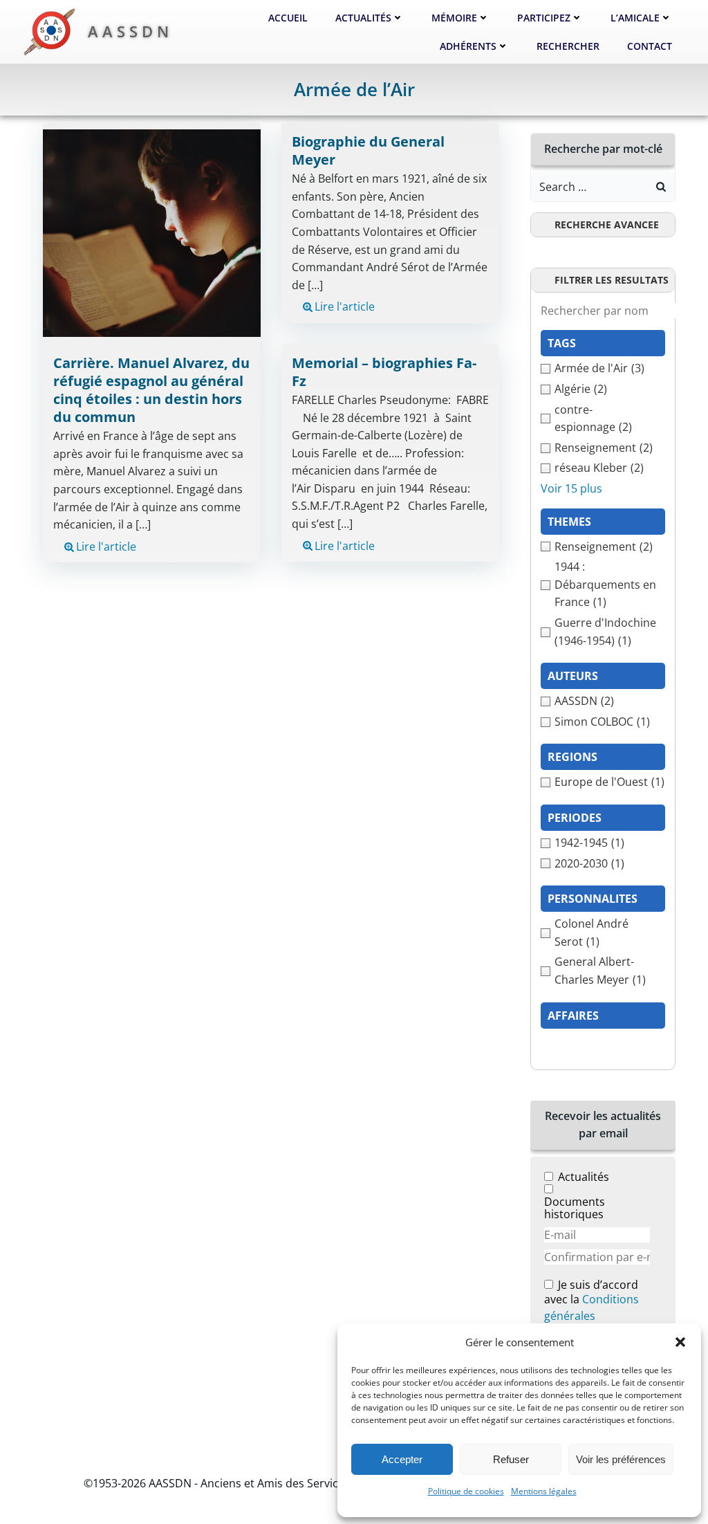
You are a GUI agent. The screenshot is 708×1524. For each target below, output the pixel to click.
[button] (680, 1342)
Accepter (402, 1459)
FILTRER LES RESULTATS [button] (612, 279)
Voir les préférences (621, 1459)
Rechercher (568, 46)
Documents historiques (574, 1207)
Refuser (511, 1459)
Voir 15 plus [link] (571, 488)
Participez (543, 17)
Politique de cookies (466, 1491)
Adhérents (468, 46)
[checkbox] (603, 369)
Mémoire (454, 17)
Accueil (288, 17)
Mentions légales (544, 1491)
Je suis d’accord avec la (591, 1300)
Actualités (363, 17)
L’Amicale (635, 17)
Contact (649, 46)
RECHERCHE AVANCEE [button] (607, 224)
